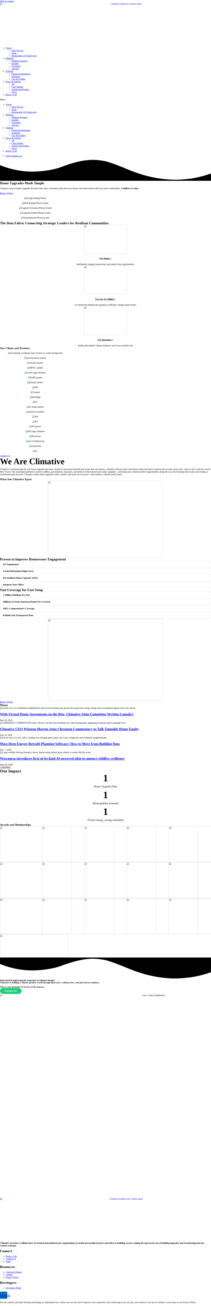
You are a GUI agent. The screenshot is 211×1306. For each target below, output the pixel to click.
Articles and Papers (20, 89)
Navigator (16, 66)
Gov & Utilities (18, 79)
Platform (9, 58)
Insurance (15, 76)
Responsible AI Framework (23, 56)
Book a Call (11, 94)
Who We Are (17, 50)
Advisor (15, 69)
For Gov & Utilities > (105, 299)
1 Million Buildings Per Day (16, 595)
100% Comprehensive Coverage (18, 608)
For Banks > (105, 258)
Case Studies (17, 87)
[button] (105, 99)
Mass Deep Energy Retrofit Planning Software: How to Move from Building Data (60, 744)
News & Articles (13, 81)
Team (14, 53)
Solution (9, 71)
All (12, 84)
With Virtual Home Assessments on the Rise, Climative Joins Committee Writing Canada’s (66, 714)
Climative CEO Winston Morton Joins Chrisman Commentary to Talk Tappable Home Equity (69, 729)
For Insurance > (105, 340)
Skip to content (7, 1)
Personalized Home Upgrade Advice (20, 578)
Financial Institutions (20, 74)
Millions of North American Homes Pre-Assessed (26, 602)
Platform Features (19, 61)
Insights (15, 63)
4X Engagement (11, 564)
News (14, 92)
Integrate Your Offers (13, 584)
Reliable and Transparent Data (18, 615)
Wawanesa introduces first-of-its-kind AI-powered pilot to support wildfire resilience (62, 758)
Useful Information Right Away (18, 571)
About (8, 48)
